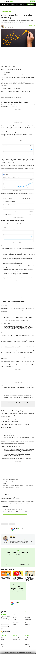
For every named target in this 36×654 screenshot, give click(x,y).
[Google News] (2, 624)
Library (2, 641)
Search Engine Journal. (13, 652)
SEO (13, 615)
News (14, 614)
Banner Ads (15, 641)
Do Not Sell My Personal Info (29, 646)
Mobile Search (27, 617)
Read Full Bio (5, 542)
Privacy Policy (27, 644)
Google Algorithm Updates (5, 646)
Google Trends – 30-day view (18, 242)
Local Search (27, 615)
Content (14, 619)
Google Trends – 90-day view (18, 190)
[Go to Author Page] (2, 26)
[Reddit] (8, 626)
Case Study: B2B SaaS (16, 639)
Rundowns (2, 639)
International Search (28, 619)
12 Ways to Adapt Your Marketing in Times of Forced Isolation (15, 513)
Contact (26, 641)
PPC (25, 622)
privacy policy (22, 564)
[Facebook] (8, 624)
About (26, 639)
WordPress (14, 624)
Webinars (2, 637)
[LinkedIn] (4, 624)
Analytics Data (27, 624)
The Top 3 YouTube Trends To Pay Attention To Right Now (18, 578)
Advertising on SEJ (16, 637)
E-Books (2, 642)
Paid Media (14, 617)
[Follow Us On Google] (18, 529)
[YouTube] (6, 624)
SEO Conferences (4, 647)
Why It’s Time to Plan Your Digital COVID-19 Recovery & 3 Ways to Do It (17, 511)
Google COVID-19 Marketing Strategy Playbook (12, 509)
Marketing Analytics (4, 523)
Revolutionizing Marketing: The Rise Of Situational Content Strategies (29, 579)
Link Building (27, 614)
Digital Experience (11, 523)
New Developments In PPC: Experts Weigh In (5, 578)
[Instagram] (6, 626)
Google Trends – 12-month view (18, 156)
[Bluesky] (4, 626)
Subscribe (26, 637)
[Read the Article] (6, 573)
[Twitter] (2, 626)
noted (8, 314)
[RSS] (2, 629)
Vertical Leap (22, 539)
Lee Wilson (8, 26)
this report (9, 446)
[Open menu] (2, 1)
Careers (26, 642)
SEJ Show (2, 644)
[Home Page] (8, 1)
